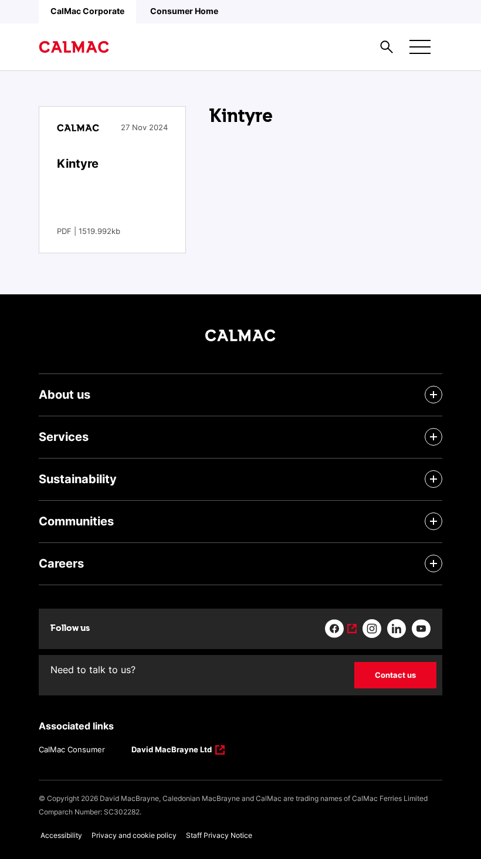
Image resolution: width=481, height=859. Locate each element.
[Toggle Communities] (433, 521)
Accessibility (61, 835)
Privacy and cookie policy (134, 835)
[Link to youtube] (421, 628)
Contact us (395, 675)
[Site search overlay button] (386, 46)
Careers (61, 563)
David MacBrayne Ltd (171, 750)
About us (64, 395)
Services (64, 437)
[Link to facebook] (341, 628)
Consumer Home (184, 11)
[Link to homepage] (74, 47)
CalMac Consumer (72, 749)
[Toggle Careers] (433, 563)
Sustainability (78, 479)
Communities (76, 521)
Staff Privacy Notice (219, 835)
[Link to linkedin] (396, 628)
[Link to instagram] (372, 628)
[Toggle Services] (433, 437)
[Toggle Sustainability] (433, 479)
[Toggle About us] (433, 394)
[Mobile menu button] (420, 47)
